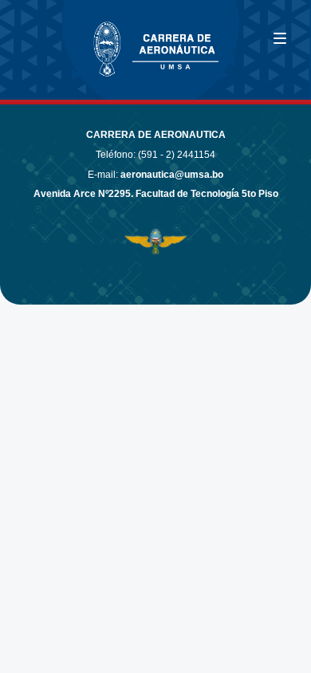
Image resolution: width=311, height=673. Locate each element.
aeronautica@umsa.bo (171, 174)
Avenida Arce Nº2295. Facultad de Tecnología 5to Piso (155, 193)
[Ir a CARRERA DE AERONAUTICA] (64, 42)
